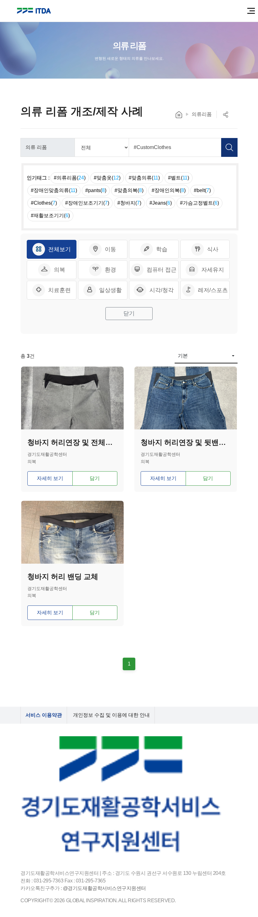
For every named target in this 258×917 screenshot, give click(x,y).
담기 (95, 478)
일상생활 (110, 290)
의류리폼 (202, 114)
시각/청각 (161, 290)
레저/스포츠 (213, 290)
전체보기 (59, 249)
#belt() (202, 190)
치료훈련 (59, 290)
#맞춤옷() (107, 177)
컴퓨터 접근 (162, 270)
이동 (110, 249)
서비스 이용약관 (43, 715)
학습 (161, 249)
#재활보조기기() (50, 215)
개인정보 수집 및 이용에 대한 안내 (111, 715)
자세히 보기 (50, 478)
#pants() (95, 190)
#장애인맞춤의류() (54, 190)
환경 (110, 270)
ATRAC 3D (34, 11)
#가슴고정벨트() (199, 203)
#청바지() (129, 203)
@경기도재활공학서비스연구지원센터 (104, 888)
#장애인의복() (169, 190)
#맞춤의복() (129, 190)
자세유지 (212, 270)
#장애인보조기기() (87, 203)
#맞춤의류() (144, 177)
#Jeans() (160, 203)
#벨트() (178, 177)
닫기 (129, 313)
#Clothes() (44, 203)
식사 (212, 249)
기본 (183, 355)
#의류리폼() (70, 177)
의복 (59, 270)
